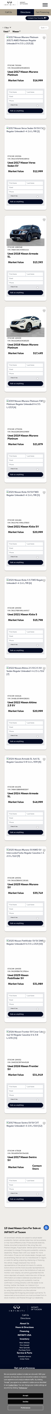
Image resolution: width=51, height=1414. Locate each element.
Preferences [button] (23, 1388)
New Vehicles (24, 1343)
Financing (24, 1331)
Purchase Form (24, 1350)
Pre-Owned (24, 1345)
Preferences (25, 1408)
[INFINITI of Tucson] (16, 3)
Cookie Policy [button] (13, 1385)
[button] (46, 1227)
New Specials (24, 1348)
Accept (25, 1396)
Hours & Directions (24, 1327)
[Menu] (45, 5)
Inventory (24, 1339)
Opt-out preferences (24, 1368)
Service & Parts (24, 1353)
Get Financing (42, 12)
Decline (25, 1402)
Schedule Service (24, 1356)
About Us (24, 1324)
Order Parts (24, 1359)
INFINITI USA (24, 1335)
